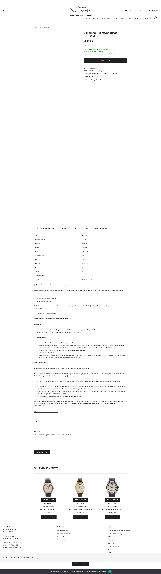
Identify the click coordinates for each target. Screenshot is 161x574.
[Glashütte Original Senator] (48, 487)
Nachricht (37, 431)
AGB (109, 537)
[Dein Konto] (150, 18)
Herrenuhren (95, 71)
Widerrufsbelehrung (114, 546)
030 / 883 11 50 (153, 11)
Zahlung (63, 228)
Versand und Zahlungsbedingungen (119, 530)
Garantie (86, 228)
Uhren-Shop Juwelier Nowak (80, 16)
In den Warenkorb (105, 60)
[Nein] (159, 571)
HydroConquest (98, 73)
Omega (123, 18)
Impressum (111, 540)
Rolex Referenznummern (63, 534)
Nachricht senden (42, 452)
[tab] (46, 228)
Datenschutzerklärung (115, 534)
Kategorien (144, 18)
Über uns (111, 543)
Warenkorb (111, 552)
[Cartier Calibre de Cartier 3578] (112, 487)
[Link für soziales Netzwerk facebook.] (28, 558)
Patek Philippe (105, 18)
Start (35, 27)
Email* (36, 421)
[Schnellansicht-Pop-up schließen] (0, 4)
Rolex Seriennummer (62, 540)
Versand (74, 228)
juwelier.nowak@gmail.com (135, 11)
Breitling (115, 18)
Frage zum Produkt (101, 228)
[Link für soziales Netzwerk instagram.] (37, 558)
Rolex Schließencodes (63, 537)
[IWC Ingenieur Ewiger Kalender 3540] (80, 487)
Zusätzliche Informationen (45, 228)
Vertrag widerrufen (80, 564)
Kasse (110, 549)
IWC (130, 18)
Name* (36, 411)
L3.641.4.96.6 (107, 73)
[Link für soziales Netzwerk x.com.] (32, 558)
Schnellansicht (48, 500)
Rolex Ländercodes (62, 530)
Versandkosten (100, 80)
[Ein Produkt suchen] (157, 18)
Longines (46, 27)
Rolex (94, 18)
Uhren (86, 18)
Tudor (136, 18)
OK (110, 571)
